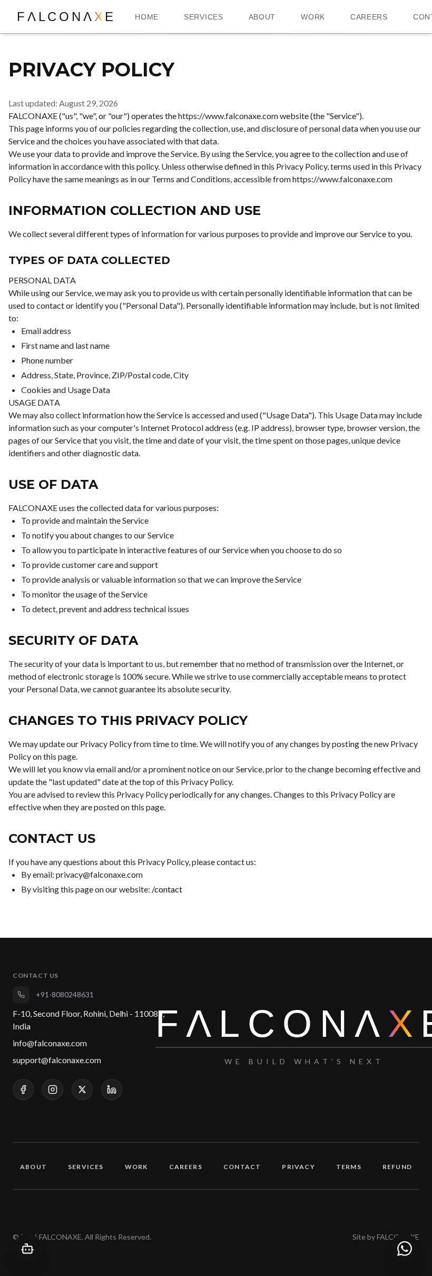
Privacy (298, 1167)
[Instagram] (52, 1089)
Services (86, 1167)
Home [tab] (147, 17)
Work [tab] (313, 17)
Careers (185, 1167)
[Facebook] (23, 1089)
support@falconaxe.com (57, 1060)
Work (136, 1167)
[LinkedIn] (111, 1089)
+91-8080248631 (65, 994)
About (33, 1167)
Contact (242, 1167)
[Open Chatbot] (27, 1248)
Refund (397, 1167)
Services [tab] (203, 17)
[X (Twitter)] (82, 1089)
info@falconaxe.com (50, 1043)
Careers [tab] (369, 17)
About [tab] (262, 17)
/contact (167, 889)
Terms (348, 1167)
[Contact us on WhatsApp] (404, 1248)
